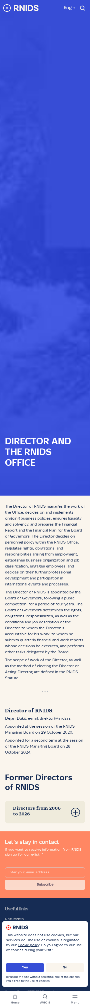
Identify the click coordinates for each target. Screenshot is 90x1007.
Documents (14, 919)
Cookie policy (28, 945)
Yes (25, 967)
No (65, 967)
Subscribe (45, 884)
